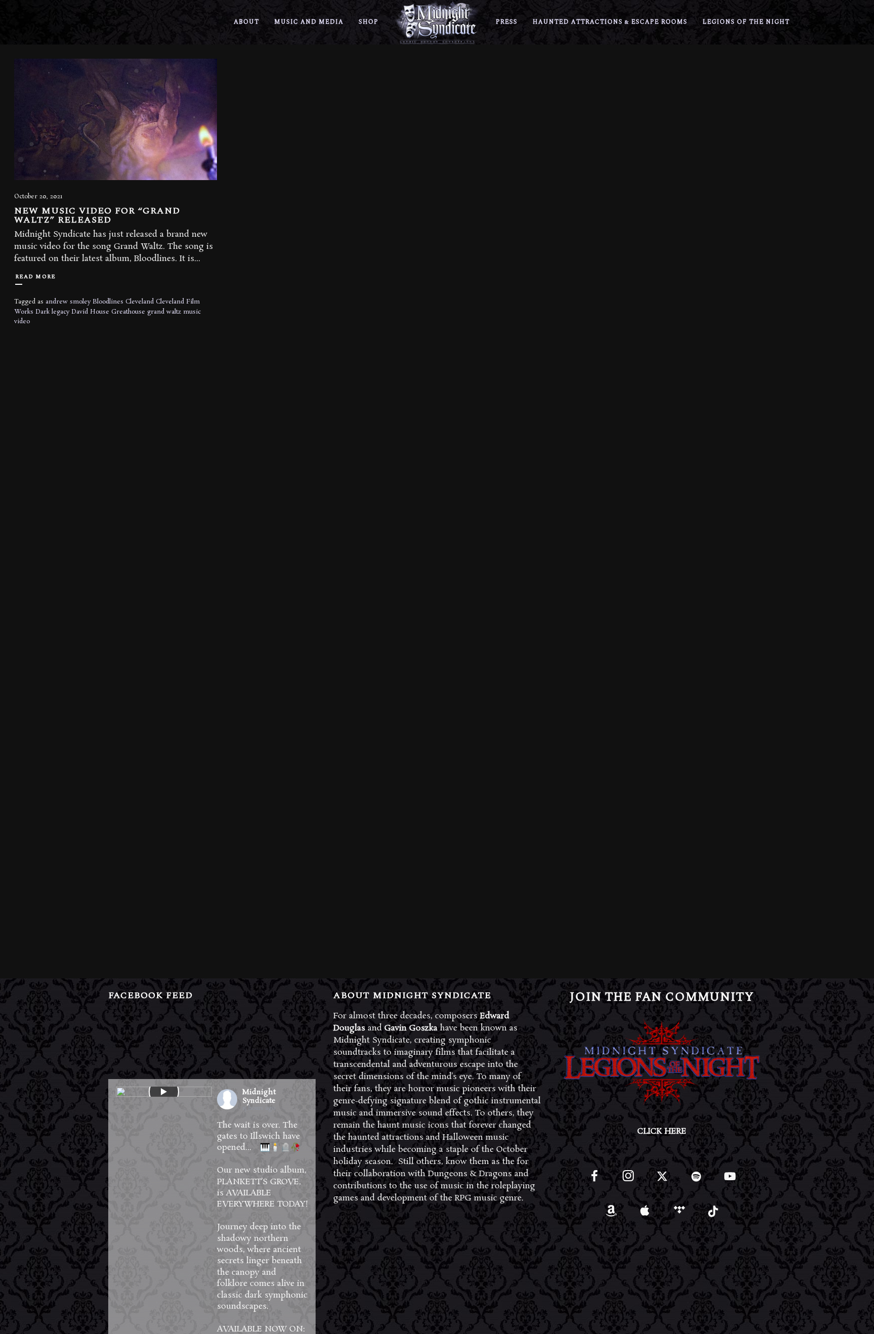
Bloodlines (108, 301)
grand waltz (164, 312)
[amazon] (611, 1214)
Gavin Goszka (411, 1028)
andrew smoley (68, 301)
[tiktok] (713, 1214)
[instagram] (628, 1180)
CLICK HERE (661, 1131)
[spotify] (696, 1180)
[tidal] (679, 1214)
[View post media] (164, 1092)
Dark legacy (52, 312)
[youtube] (729, 1182)
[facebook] (594, 1180)
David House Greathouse (108, 312)
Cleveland (139, 301)
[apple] (645, 1214)
